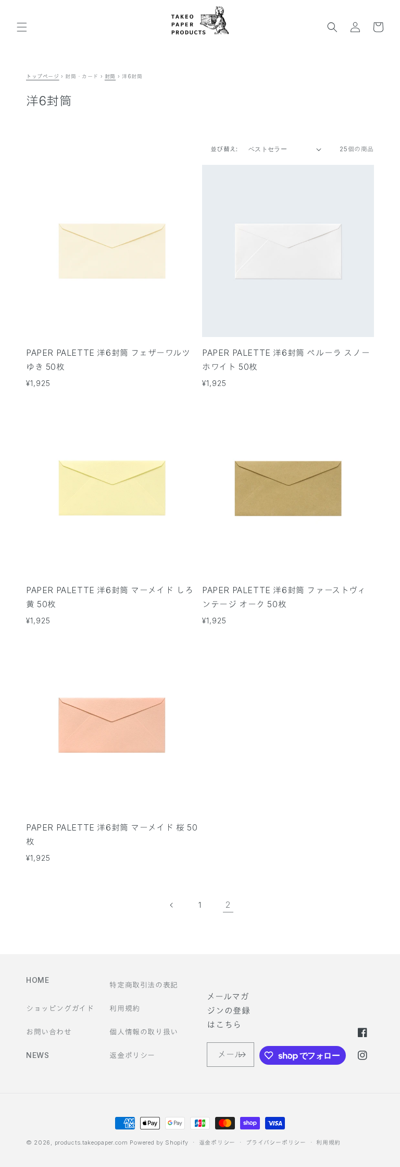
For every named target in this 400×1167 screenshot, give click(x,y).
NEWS (37, 1055)
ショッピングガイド (60, 1008)
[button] (21, 27)
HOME (37, 980)
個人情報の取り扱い (143, 1031)
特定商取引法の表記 (143, 984)
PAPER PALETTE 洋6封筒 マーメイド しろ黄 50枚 (109, 597)
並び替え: (224, 149)
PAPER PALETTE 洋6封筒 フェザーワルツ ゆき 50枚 (108, 359)
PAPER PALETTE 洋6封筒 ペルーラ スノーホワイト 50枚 (286, 359)
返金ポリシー (132, 1055)
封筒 (110, 76)
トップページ (42, 76)
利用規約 (124, 1008)
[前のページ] (171, 905)
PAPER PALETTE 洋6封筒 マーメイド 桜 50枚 (111, 834)
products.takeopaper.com (91, 1142)
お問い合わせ (49, 1031)
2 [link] (228, 904)
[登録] (242, 1054)
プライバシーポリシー (276, 1142)
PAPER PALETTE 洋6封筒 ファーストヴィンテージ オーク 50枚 (284, 597)
